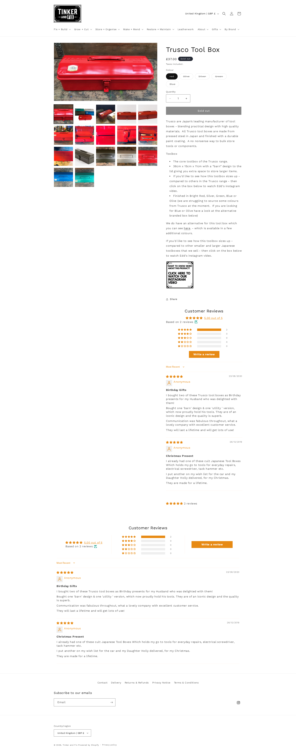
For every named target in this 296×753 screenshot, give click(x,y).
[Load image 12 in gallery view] (105, 135)
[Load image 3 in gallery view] (105, 114)
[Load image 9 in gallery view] (147, 114)
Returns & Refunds (137, 682)
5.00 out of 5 (213, 318)
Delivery (116, 682)
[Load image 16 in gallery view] (84, 156)
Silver (204, 77)
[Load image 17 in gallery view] (105, 156)
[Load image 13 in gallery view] (126, 135)
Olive (188, 77)
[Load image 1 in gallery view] (63, 114)
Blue (174, 85)
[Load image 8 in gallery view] (126, 114)
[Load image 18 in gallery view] (126, 156)
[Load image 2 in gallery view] (84, 114)
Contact (102, 682)
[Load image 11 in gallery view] (84, 135)
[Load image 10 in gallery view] (63, 135)
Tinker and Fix (70, 745)
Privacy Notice (161, 682)
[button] (62, 29)
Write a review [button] (204, 354)
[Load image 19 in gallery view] (147, 156)
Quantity (171, 91)
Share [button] (173, 299)
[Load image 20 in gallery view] (63, 177)
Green (221, 77)
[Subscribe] (111, 702)
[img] (174, 376)
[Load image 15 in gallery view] (63, 156)
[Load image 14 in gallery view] (147, 135)
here (187, 228)
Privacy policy (109, 745)
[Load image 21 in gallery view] (84, 177)
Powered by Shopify (88, 745)
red (174, 77)
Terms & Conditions (186, 682)
